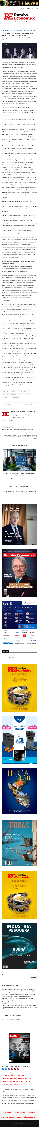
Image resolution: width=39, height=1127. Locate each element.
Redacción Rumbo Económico (17, 38)
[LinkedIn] (9, 1069)
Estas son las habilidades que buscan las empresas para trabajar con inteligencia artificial (17, 999)
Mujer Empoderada (9, 1081)
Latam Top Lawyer (9, 1075)
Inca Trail (20, 1075)
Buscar (4, 975)
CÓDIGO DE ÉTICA (29, 1117)
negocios (5, 394)
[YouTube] (12, 1069)
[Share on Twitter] (25, 405)
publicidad (14, 394)
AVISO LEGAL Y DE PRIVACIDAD (11, 1117)
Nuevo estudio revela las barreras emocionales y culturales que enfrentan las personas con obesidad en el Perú (18, 995)
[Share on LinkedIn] (27, 405)
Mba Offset (14, 1085)
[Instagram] (21, 8)
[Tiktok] (32, 8)
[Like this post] (21, 405)
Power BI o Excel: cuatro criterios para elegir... (19, 473)
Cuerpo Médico (22, 1078)
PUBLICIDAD (32, 1112)
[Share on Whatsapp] (29, 405)
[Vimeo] (30, 8)
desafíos (5, 391)
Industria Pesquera (9, 1078)
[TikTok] (15, 1069)
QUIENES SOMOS (20, 1112)
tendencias (16, 397)
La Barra (6, 1085)
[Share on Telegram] (31, 405)
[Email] (28, 8)
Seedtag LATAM (24, 394)
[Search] (37, 8)
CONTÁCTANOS (6, 1112)
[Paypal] (34, 8)
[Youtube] (25, 8)
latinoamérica (23, 391)
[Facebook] (17, 8)
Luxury (27, 1081)
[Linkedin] (23, 8)
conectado (17, 491)
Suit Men (20, 1081)
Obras (31, 1078)
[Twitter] (19, 8)
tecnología (6, 397)
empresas (13, 391)
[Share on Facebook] (23, 405)
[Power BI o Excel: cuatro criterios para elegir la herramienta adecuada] (19, 460)
